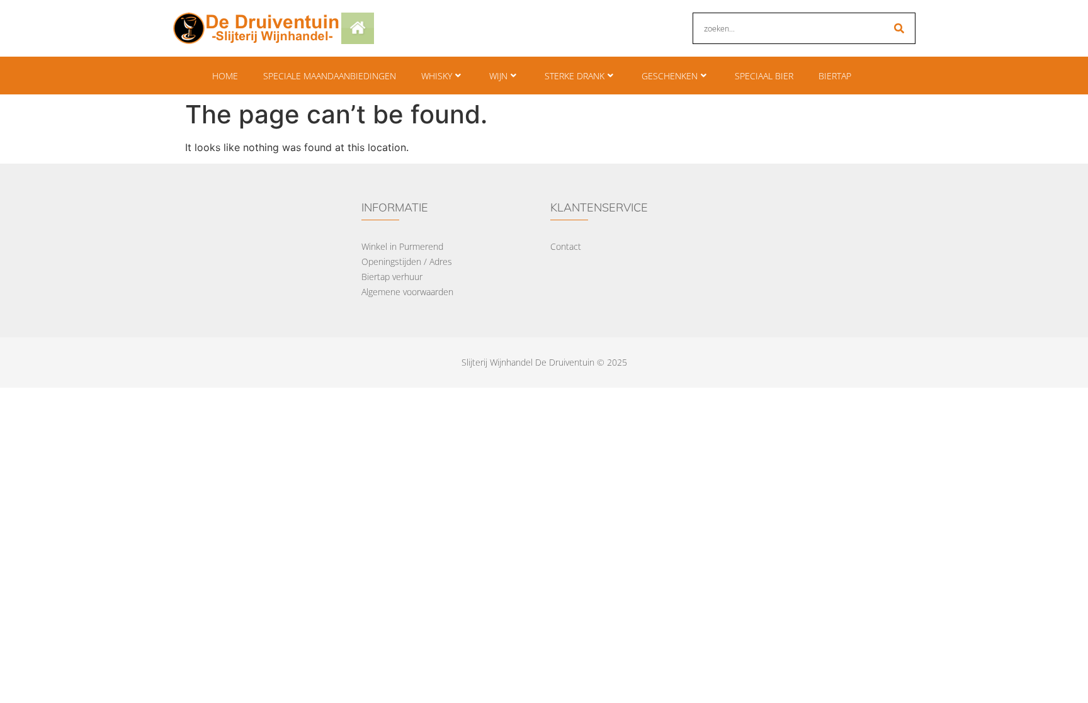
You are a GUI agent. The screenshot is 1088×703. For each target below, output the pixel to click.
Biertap (835, 76)
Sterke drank (574, 76)
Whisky (436, 76)
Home (225, 76)
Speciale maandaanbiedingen (329, 76)
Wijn (498, 76)
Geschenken (670, 76)
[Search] (899, 28)
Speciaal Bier (764, 76)
